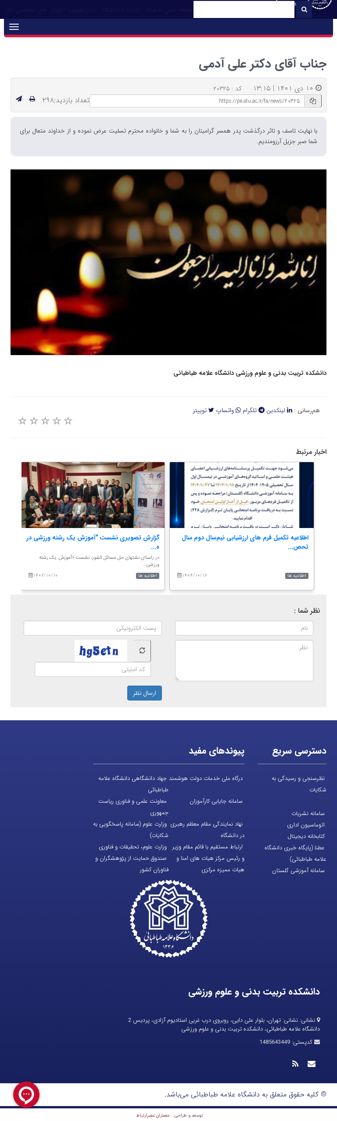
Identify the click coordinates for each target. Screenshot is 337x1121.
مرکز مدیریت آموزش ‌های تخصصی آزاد (51, 9)
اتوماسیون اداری (306, 825)
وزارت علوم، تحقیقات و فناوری (133, 847)
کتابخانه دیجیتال (306, 836)
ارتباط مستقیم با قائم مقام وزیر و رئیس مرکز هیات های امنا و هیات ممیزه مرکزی (208, 858)
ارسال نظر (144, 693)
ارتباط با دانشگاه (120, 9)
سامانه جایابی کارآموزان (216, 801)
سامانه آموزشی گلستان (298, 870)
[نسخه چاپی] (32, 99)
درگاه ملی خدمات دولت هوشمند (206, 778)
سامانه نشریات (308, 813)
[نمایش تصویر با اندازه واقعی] (168, 262)
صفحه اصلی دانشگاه (168, 9)
